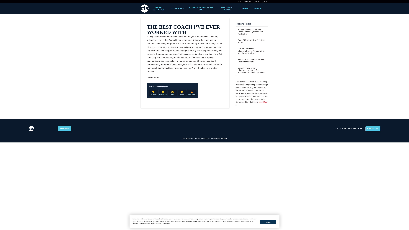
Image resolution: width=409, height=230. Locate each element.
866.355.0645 (355, 128)
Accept (268, 222)
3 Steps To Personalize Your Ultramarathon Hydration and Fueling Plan (250, 32)
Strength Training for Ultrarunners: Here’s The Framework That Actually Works (251, 70)
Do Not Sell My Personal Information (216, 138)
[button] (266, 8)
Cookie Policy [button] (245, 221)
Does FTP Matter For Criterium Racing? (251, 41)
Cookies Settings (200, 138)
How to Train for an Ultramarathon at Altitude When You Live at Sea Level (251, 51)
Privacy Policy (190, 138)
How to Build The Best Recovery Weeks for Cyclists (251, 61)
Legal (183, 138)
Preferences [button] (166, 223)
